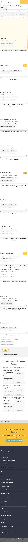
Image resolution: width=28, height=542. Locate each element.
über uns (3, 475)
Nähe (17, 10)
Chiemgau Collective (5, 322)
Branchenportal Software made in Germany (9, 538)
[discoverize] (5, 421)
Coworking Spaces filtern (6, 464)
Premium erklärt (4, 489)
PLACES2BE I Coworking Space (8, 407)
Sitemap (2, 522)
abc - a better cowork (5, 146)
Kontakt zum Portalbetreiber (8, 526)
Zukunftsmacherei (4, 65)
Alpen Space (3, 38)
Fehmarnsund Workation (20, 374)
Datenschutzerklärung (5, 511)
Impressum (3, 504)
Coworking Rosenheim (5, 199)
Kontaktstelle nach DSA (6, 515)
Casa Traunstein (4, 296)
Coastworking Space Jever (8, 379)
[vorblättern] (24, 26)
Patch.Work (3, 337)
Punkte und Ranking (5, 493)
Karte (10, 10)
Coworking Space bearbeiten (7, 482)
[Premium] (25, 362)
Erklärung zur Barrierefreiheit (7, 519)
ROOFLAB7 (19, 401)
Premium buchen (6, 486)
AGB (2, 508)
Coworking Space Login (7, 532)
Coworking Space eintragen (7, 467)
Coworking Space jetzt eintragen (14, 440)
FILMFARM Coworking (5, 226)
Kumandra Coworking (5, 92)
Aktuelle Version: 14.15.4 (5, 540)
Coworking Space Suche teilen (10, 354)
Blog (2, 471)
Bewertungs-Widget (5, 497)
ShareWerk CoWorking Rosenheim (8, 119)
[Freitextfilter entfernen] (21, 2)
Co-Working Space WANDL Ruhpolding (9, 269)
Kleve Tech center (8, 391)
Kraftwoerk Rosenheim (5, 172)
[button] (2, 350)
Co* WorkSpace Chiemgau (6, 253)
